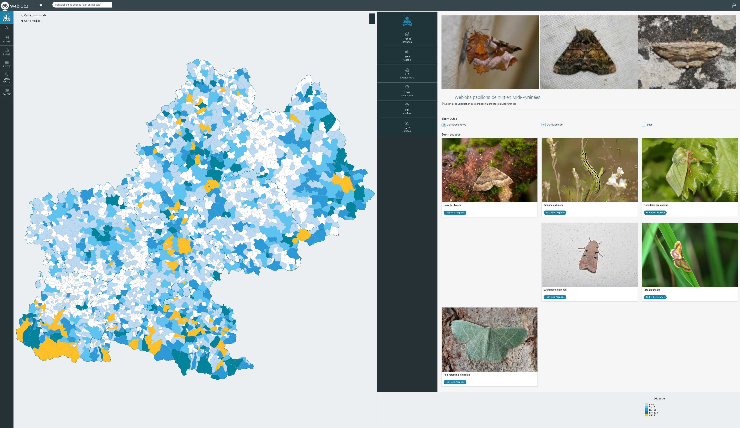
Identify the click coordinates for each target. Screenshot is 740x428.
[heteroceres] (407, 20)
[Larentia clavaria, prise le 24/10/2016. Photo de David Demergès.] (490, 170)
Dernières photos (456, 124)
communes (407, 94)
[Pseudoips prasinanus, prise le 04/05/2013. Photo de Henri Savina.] (690, 170)
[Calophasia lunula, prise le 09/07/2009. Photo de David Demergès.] (590, 170)
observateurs (407, 76)
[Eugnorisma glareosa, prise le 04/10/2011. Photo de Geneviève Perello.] (590, 255)
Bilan (650, 124)
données (407, 40)
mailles (407, 112)
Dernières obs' (554, 124)
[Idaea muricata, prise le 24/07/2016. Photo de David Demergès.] (690, 255)
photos (407, 129)
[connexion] (734, 6)
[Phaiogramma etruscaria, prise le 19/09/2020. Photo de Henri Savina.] (490, 340)
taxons (407, 58)
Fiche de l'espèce (455, 212)
